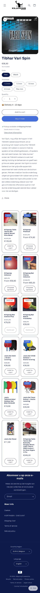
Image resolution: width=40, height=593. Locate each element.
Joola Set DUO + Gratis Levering (10, 357)
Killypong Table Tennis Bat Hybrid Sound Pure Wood (10, 232)
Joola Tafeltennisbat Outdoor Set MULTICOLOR (9, 400)
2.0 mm (7, 89)
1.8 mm (31, 84)
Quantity (5, 94)
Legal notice (28, 582)
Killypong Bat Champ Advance (28, 275)
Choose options (29, 247)
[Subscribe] (32, 496)
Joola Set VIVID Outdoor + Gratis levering (29, 357)
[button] (4, 5)
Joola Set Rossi (10, 439)
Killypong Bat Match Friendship (28, 316)
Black (15, 75)
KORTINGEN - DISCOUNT (14, 515)
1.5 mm (19, 84)
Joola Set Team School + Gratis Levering (29, 399)
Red (6, 75)
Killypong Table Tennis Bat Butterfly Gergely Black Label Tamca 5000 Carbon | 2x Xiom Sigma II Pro (29, 445)
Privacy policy (29, 579)
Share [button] (6, 198)
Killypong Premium (27, 230)
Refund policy (9, 531)
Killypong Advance (8, 274)
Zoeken (7, 510)
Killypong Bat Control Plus (9, 315)
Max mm (19, 89)
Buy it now (20, 119)
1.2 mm (7, 84)
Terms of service (10, 526)
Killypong (19, 576)
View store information (13, 133)
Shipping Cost (9, 521)
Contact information (21, 586)
